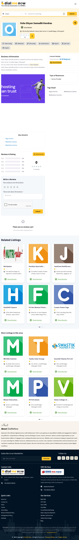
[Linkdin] (67, 458)
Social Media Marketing (47, 510)
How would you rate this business (13, 183)
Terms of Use (62, 537)
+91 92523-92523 (9, 483)
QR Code (66, 43)
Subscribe (46, 458)
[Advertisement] (23, 116)
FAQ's (2, 504)
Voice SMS (44, 504)
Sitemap (3, 518)
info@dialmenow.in (52, 532)
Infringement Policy (6, 515)
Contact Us (4, 502)
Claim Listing (8, 43)
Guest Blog (4, 510)
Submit (37, 211)
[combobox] (44, 14)
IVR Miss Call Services (47, 515)
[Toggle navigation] (75, 4)
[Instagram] (76, 458)
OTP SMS (43, 502)
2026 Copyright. (23, 537)
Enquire (6, 48)
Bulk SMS (43, 499)
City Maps (43, 507)
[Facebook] (59, 458)
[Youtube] (72, 458)
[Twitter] (63, 458)
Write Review (45, 43)
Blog (42, 521)
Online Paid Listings (46, 518)
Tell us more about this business (13, 192)
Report (56, 43)
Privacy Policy (50, 537)
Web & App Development (48, 513)
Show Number (28, 27)
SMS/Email (21, 43)
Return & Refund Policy (7, 513)
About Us (3, 499)
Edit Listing (32, 43)
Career (3, 507)
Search (72, 14)
